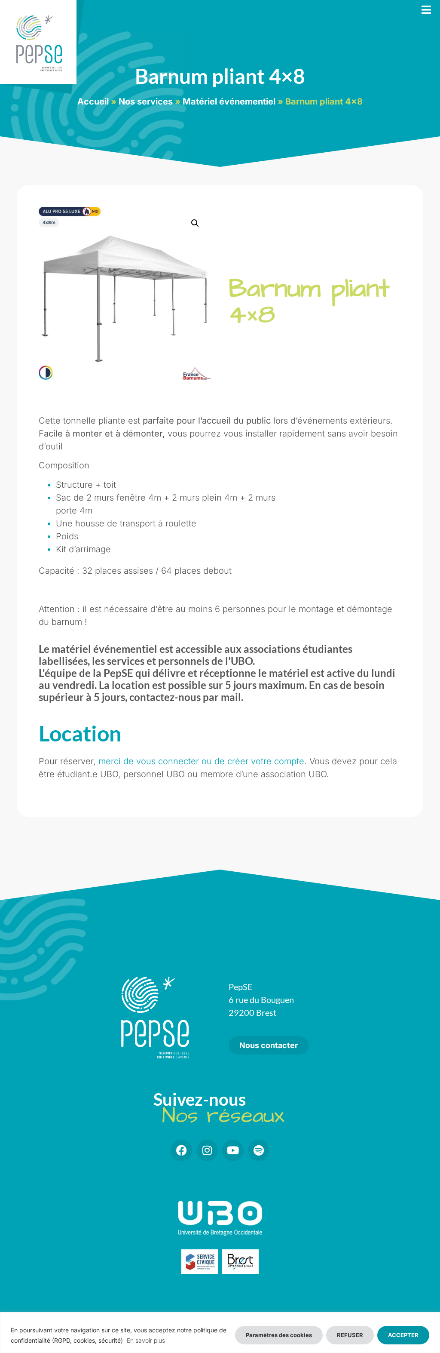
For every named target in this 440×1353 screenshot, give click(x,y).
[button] (195, 223)
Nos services (146, 101)
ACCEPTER (403, 1334)
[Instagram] (207, 1150)
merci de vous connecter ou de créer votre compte (201, 761)
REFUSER (350, 1334)
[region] (220, 1332)
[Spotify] (258, 1150)
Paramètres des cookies (279, 1334)
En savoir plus (146, 1340)
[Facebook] (181, 1150)
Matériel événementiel (229, 101)
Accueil (93, 101)
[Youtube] (233, 1150)
